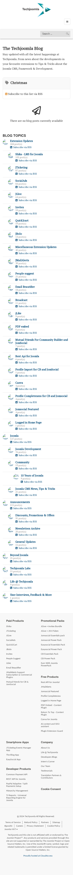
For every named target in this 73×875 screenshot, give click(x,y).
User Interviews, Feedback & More (31, 594)
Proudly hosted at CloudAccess (37, 856)
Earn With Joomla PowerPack (49, 664)
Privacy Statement (35, 826)
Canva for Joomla (49, 719)
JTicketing (21, 167)
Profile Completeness (51, 696)
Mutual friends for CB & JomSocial (17, 683)
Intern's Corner (48, 761)
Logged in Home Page (28, 422)
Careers (19, 826)
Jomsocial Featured (27, 409)
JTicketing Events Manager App (18, 749)
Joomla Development (28, 449)
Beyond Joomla (19, 555)
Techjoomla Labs (20, 568)
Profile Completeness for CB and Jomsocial (41, 396)
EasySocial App (13, 759)
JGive (18, 194)
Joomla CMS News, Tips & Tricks (35, 488)
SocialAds (21, 180)
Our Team (45, 766)
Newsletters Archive (27, 528)
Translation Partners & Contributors (51, 776)
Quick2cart (22, 220)
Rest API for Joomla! (50, 682)
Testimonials (46, 771)
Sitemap (56, 822)
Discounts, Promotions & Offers (34, 515)
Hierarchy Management (17, 791)
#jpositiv (8, 826)
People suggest (24, 273)
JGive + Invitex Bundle (51, 626)
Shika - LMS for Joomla (29, 154)
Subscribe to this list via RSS (25, 94)
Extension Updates (21, 141)
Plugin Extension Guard (52, 731)
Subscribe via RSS (22, 147)
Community (22, 462)
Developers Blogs (49, 757)
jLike (18, 313)
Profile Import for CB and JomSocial (37, 369)
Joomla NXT (10, 829)
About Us (45, 748)
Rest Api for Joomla (27, 356)
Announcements (20, 502)
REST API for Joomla (16, 779)
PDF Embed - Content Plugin (51, 706)
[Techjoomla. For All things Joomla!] (36, 10)
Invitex (19, 207)
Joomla (14, 435)
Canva (19, 382)
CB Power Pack (48, 658)
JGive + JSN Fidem (49, 631)
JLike (8, 663)
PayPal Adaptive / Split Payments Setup (16, 785)
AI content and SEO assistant (50, 725)
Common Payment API (16, 774)
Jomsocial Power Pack (51, 640)
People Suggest (13, 658)
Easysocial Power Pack (51, 649)
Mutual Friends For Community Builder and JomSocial (41, 341)
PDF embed (22, 326)
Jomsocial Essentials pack (53, 635)
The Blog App (12, 755)
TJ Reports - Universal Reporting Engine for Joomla (16, 797)
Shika (8, 626)
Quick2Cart (11, 645)
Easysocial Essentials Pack (53, 645)
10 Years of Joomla (32, 475)
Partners (45, 822)
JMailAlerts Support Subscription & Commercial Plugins (19, 674)
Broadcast (21, 300)
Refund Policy (30, 822)
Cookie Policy (53, 826)
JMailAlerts (22, 260)
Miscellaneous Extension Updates (36, 247)
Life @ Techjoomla (21, 581)
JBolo (18, 233)
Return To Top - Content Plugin (52, 713)
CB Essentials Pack (49, 654)
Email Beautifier (25, 286)
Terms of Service (13, 822)
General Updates (25, 541)
